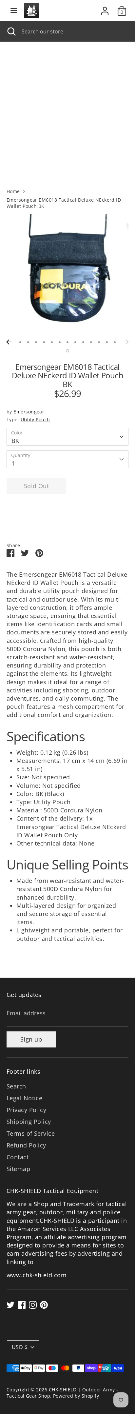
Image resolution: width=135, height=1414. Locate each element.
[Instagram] (33, 1305)
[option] (67, 275)
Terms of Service (31, 1133)
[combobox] (73, 31)
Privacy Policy (26, 1110)
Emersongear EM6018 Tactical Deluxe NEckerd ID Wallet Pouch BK (64, 203)
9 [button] (83, 342)
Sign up (31, 1039)
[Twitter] (10, 1305)
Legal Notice (24, 1098)
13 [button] (115, 342)
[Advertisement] (67, 112)
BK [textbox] (15, 441)
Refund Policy (26, 1145)
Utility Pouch (35, 420)
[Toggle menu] (14, 11)
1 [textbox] (13, 463)
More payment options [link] (36, 522)
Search (16, 1086)
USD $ (20, 1347)
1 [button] (20, 342)
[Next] (126, 342)
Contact (18, 1157)
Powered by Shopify (76, 1396)
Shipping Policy (29, 1121)
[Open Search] (11, 31)
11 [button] (99, 342)
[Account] (104, 8)
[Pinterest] (44, 1305)
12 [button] (107, 342)
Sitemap (18, 1169)
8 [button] (75, 342)
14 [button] (67, 350)
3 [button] (36, 342)
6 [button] (60, 342)
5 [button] (52, 342)
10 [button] (91, 342)
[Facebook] (22, 1305)
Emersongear (28, 412)
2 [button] (28, 342)
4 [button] (44, 342)
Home (13, 191)
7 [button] (67, 342)
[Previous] (9, 342)
